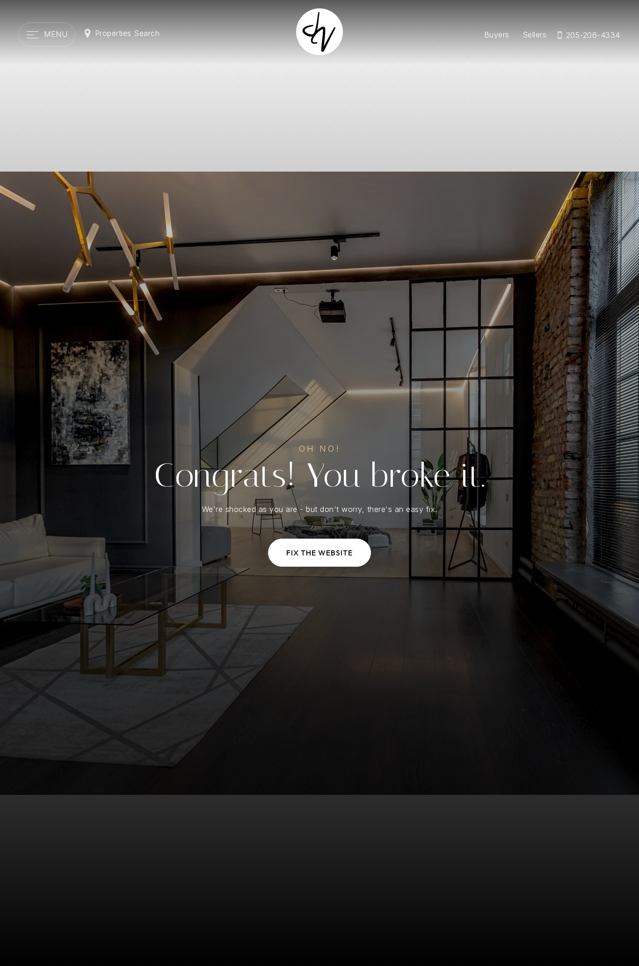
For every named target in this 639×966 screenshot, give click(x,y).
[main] (319, 483)
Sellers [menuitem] (535, 34)
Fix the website (319, 552)
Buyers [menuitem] (496, 34)
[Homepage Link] (319, 31)
